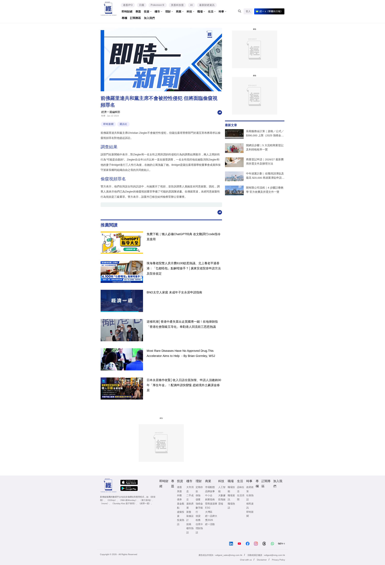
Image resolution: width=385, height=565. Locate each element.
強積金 (199, 503)
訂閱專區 (135, 18)
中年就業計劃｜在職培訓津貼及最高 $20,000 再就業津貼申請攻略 (265, 176)
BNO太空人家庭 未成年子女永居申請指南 (174, 292)
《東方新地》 (146, 500)
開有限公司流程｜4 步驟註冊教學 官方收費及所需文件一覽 (264, 189)
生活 (210, 11)
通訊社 (123, 124)
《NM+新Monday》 (128, 500)
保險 (198, 495)
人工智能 (221, 489)
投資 (146, 11)
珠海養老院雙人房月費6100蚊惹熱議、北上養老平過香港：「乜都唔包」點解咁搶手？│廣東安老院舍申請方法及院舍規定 (184, 268)
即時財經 (127, 11)
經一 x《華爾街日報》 (271, 11)
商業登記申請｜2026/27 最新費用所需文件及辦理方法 (265, 161)
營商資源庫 (211, 503)
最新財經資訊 (207, 5)
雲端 (220, 503)
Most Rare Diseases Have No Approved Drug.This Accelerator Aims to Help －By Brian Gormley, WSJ (181, 353)
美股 (179, 491)
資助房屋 (190, 505)
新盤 (188, 512)
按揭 (188, 524)
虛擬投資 (180, 514)
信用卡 (199, 524)
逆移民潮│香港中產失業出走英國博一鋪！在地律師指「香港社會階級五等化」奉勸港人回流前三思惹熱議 (182, 324)
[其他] (219, 112)
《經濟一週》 (144, 503)
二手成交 (190, 497)
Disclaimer (262, 560)
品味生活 (240, 489)
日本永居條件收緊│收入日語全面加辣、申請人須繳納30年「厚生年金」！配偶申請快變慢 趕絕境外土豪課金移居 (184, 385)
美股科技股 (177, 5)
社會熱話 (250, 497)
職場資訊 (231, 497)
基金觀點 (180, 505)
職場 (200, 11)
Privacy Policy (278, 560)
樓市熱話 (190, 530)
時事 (221, 11)
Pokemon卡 (158, 5)
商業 (178, 11)
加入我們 (149, 18)
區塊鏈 (221, 499)
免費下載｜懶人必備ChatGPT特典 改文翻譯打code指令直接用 (184, 236)
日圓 (141, 5)
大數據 (221, 495)
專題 (138, 11)
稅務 (198, 520)
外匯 (179, 495)
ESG (207, 507)
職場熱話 (231, 505)
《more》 (104, 503)
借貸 (198, 516)
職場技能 (231, 489)
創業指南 (210, 499)
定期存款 (199, 489)
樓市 (157, 11)
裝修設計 (190, 518)
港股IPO (128, 5)
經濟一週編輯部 (110, 112)
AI (191, 5)
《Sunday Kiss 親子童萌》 (123, 503)
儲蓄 (198, 499)
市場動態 (210, 487)
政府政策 (250, 489)
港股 (179, 487)
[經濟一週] (109, 8)
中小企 (208, 495)
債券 (179, 499)
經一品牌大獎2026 (211, 518)
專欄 (124, 18)
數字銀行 (199, 509)
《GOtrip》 (111, 500)
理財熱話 (199, 530)
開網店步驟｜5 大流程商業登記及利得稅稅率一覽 (264, 147)
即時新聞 (108, 124)
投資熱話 (180, 522)
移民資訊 (250, 505)
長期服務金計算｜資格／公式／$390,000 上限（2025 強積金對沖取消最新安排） (265, 134)
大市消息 (190, 489)
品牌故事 (210, 491)
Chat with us (246, 560)
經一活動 (210, 524)
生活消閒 (240, 497)
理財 (168, 11)
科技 (189, 11)
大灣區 (208, 512)
